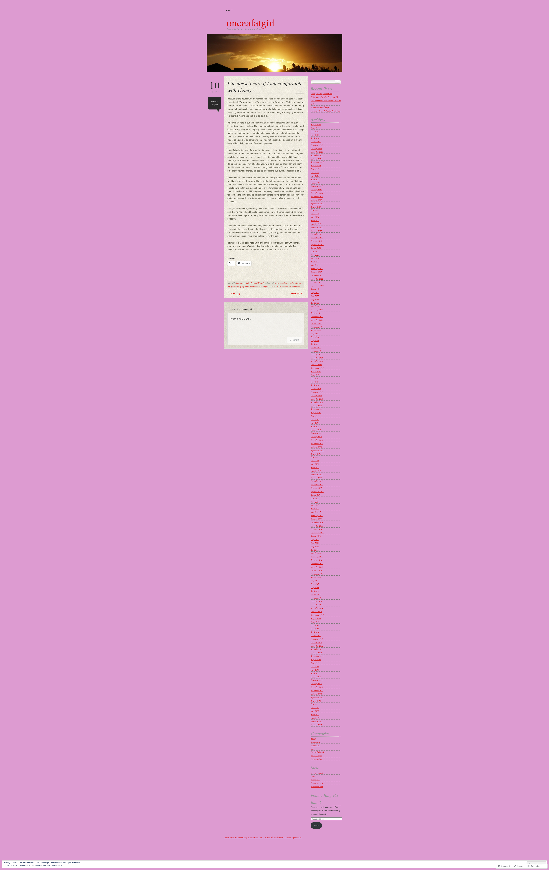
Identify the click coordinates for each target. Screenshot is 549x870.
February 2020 (317, 392)
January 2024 (316, 230)
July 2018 (315, 457)
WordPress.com (317, 786)
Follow (316, 825)
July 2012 (315, 704)
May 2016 (315, 546)
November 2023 (317, 237)
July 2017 (315, 498)
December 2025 (317, 152)
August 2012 (316, 700)
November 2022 (317, 278)
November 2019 (317, 402)
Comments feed (317, 783)
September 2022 (317, 285)
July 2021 (315, 333)
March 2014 (316, 635)
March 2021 (316, 347)
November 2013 (317, 649)
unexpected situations (291, 286)
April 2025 (315, 179)
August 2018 (316, 453)
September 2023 (317, 244)
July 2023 (315, 251)
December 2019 (317, 398)
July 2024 (315, 210)
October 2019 (316, 405)
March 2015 (316, 594)
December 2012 (317, 687)
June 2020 (315, 378)
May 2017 (315, 505)
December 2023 (317, 234)
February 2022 (317, 309)
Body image (315, 742)
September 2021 (317, 326)
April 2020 (315, 385)
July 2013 (315, 663)
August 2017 (316, 495)
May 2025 (315, 176)
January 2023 (316, 272)
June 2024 (315, 213)
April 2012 (315, 714)
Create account (317, 772)
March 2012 (316, 717)
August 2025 (316, 165)
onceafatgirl (251, 22)
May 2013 (315, 669)
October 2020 (316, 364)
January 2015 (316, 601)
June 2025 (315, 172)
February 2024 (317, 227)
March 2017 (316, 512)
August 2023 (316, 248)
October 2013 (316, 652)
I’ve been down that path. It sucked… (326, 110)
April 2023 (315, 261)
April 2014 (315, 632)
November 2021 (317, 320)
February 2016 (317, 556)
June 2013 (315, 666)
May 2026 (315, 134)
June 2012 (315, 707)
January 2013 (316, 683)
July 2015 (315, 580)
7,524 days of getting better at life (324, 97)
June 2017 (315, 501)
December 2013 (317, 645)
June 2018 (315, 460)
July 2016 (315, 539)
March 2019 (316, 429)
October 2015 (316, 570)
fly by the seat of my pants (238, 286)
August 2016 (316, 536)
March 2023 (316, 265)
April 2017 (315, 508)
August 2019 (316, 412)
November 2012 (317, 690)
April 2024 (315, 220)
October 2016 (316, 529)
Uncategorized (316, 759)
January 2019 (316, 436)
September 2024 (317, 203)
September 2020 (317, 368)
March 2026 (316, 141)
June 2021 (315, 337)
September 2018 (317, 450)
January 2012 (316, 724)
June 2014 (315, 625)
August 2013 (316, 659)
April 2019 (315, 426)
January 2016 (316, 560)
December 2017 (317, 481)
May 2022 (315, 299)
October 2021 (316, 323)
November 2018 (317, 443)
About (229, 10)
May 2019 (315, 422)
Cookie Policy (56, 865)
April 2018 (315, 467)
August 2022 (316, 289)
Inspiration (240, 283)
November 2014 (317, 608)
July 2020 (315, 374)
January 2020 (316, 395)
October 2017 (316, 488)
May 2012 (315, 711)
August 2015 (316, 577)
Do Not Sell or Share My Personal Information (283, 837)
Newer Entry (297, 293)
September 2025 (317, 162)
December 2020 (317, 357)
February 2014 (317, 639)
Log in (313, 776)
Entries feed (315, 779)
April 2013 (315, 673)
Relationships (316, 755)
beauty (313, 738)
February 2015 (317, 597)
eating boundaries (281, 283)
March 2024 (316, 224)
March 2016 (316, 553)
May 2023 (315, 258)
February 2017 (317, 515)
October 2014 (316, 611)
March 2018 (316, 471)
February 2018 (317, 474)
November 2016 (317, 525)
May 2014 (315, 628)
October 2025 (316, 158)
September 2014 (317, 615)
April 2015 (315, 591)
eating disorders (296, 283)
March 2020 (316, 388)
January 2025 (316, 189)
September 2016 (317, 532)
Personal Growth (257, 283)
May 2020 (315, 381)
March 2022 (316, 306)
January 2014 (316, 642)
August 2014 (316, 618)
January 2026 (316, 148)
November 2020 (317, 361)
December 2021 (317, 316)
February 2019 (317, 433)
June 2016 (315, 543)
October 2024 (316, 200)
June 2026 (315, 131)
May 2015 (315, 587)
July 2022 (315, 292)
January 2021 (316, 354)
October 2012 (316, 693)
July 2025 (315, 169)
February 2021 (317, 350)
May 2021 (315, 340)
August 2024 (316, 206)
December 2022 (317, 275)
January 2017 (316, 519)
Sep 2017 (214, 86)
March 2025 (316, 182)
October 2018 (316, 447)
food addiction (256, 286)
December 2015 (317, 563)
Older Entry (233, 293)
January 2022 (316, 313)
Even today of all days (320, 107)
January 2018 (316, 477)
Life (247, 283)
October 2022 (316, 282)
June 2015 (315, 584)
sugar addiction (269, 286)
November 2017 (317, 484)
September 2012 (317, 697)
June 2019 (315, 419)
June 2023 (315, 254)
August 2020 (316, 371)
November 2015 (317, 567)
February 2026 (317, 145)
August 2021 (316, 330)
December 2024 (317, 193)
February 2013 (317, 680)
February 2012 (317, 721)
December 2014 (317, 604)
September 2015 (317, 573)
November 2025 (317, 155)
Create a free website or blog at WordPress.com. (243, 837)
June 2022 (315, 296)
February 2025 (317, 186)
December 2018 (317, 440)
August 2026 (316, 124)
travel (279, 286)
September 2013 (317, 656)
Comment (294, 340)
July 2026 (315, 127)
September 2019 (317, 409)
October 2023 (316, 241)
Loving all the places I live (321, 93)
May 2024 (315, 217)
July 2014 (315, 621)
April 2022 (315, 302)
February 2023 (317, 268)
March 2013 (316, 676)
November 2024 (317, 196)
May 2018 (315, 464)
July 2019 (315, 416)
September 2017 (317, 491)
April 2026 (315, 138)
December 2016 (317, 522)
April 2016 (315, 549)
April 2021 (315, 344)
